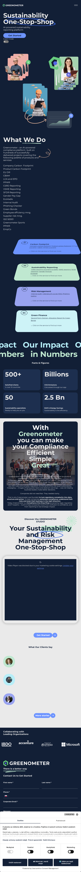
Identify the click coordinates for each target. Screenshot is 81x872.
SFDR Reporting (11, 192)
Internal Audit (10, 202)
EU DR (6, 172)
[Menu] (76, 5)
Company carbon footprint (40, 246)
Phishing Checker (12, 206)
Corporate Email (10, 802)
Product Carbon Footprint (17, 169)
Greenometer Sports (14, 222)
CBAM (6, 175)
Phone (6, 792)
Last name (46, 782)
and (23, 480)
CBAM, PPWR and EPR (46, 247)
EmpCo (7, 229)
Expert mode (6, 39)
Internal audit (36, 294)
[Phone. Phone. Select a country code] (7, 796)
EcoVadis (8, 199)
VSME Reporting (12, 189)
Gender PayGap (45, 271)
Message (6, 811)
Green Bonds (10, 209)
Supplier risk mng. (12, 216)
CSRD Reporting (12, 185)
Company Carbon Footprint (18, 165)
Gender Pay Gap (11, 196)
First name (8, 782)
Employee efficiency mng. (17, 212)
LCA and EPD (10, 179)
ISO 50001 (8, 219)
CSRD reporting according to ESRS (44, 269)
